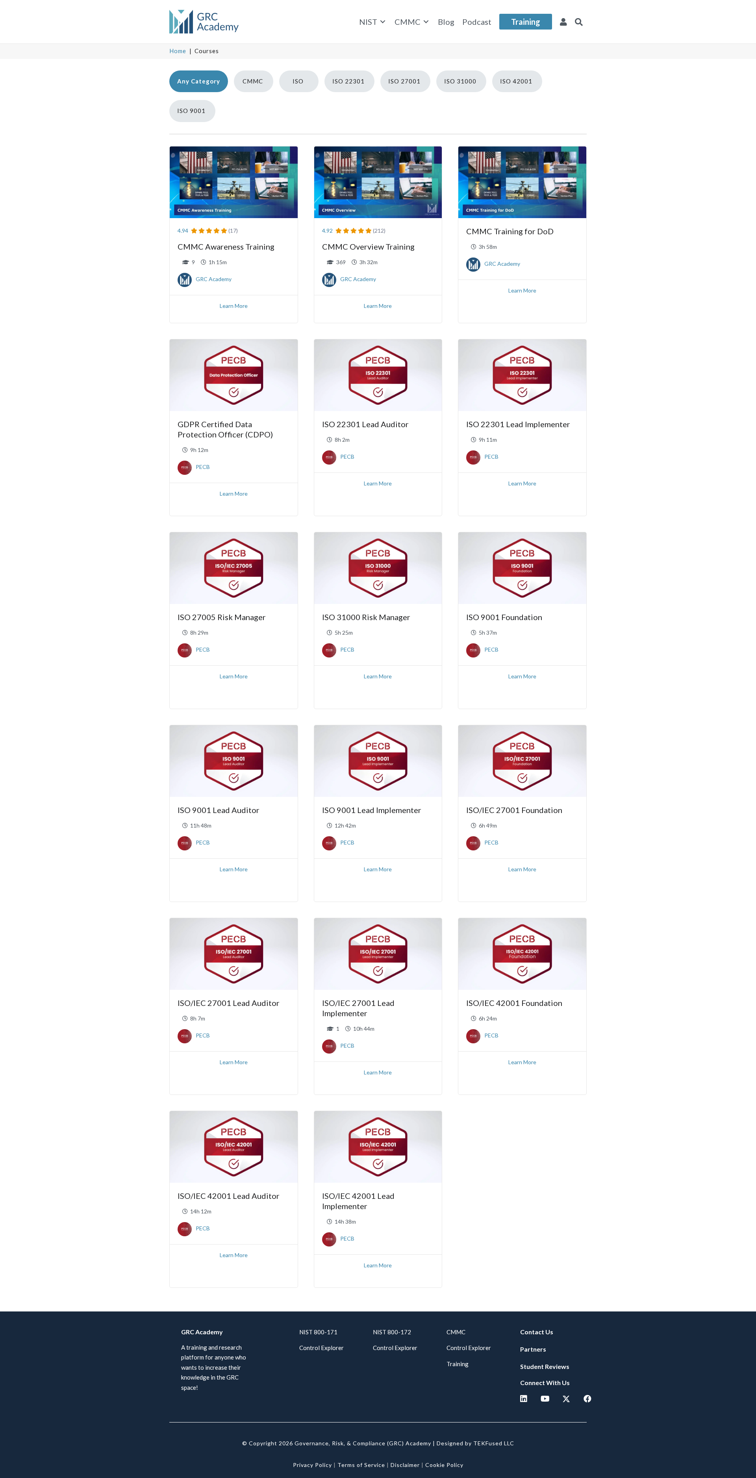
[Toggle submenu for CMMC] (426, 21)
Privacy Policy (312, 1464)
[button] (579, 21)
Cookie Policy (444, 1464)
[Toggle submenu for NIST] (382, 21)
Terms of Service (361, 1464)
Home (177, 50)
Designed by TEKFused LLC (475, 1443)
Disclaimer (405, 1464)
